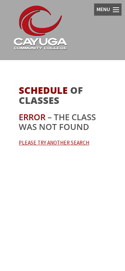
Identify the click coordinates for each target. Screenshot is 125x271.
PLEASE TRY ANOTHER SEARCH (54, 142)
